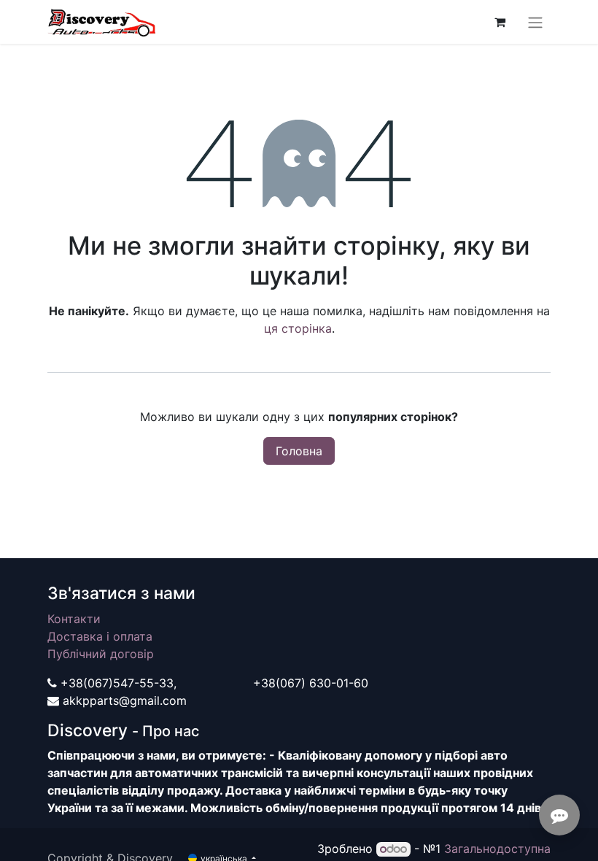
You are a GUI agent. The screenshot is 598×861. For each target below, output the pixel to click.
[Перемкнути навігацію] (535, 22)
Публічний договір (100, 653)
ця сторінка (298, 328)
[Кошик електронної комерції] (499, 21)
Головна (299, 451)
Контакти (74, 618)
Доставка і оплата (99, 636)
